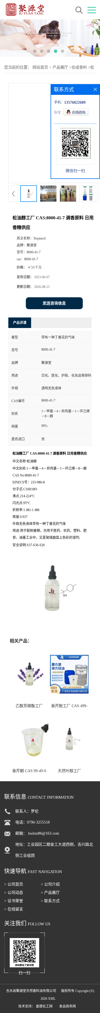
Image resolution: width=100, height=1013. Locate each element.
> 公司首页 (13, 884)
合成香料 (79, 67)
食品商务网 (67, 1006)
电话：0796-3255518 (32, 822)
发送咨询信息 (54, 303)
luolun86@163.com (43, 833)
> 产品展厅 (50, 892)
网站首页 (40, 67)
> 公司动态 (13, 892)
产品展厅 (60, 67)
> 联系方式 (50, 901)
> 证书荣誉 (13, 901)
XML (52, 999)
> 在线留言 (13, 909)
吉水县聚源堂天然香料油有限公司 (31, 991)
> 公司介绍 (50, 884)
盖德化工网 (44, 1006)
